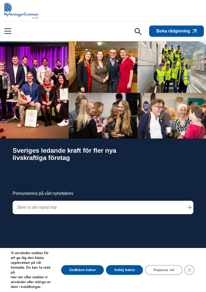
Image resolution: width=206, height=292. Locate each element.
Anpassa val (163, 269)
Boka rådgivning (173, 31)
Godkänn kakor (82, 269)
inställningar (31, 286)
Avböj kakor (124, 269)
